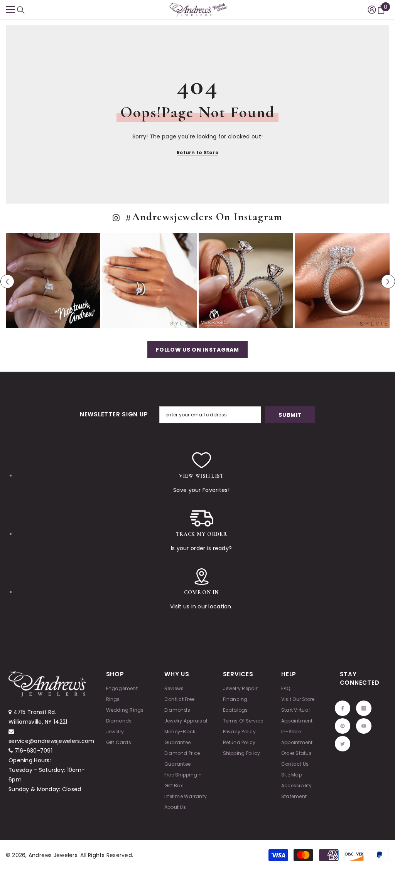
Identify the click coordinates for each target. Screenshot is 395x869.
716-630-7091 (33, 750)
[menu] (10, 9)
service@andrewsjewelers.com (51, 741)
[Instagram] (363, 708)
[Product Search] (20, 10)
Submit (290, 415)
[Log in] (372, 10)
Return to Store (197, 152)
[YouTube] (363, 726)
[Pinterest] (342, 726)
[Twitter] (342, 743)
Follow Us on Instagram (197, 350)
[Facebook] (342, 708)
